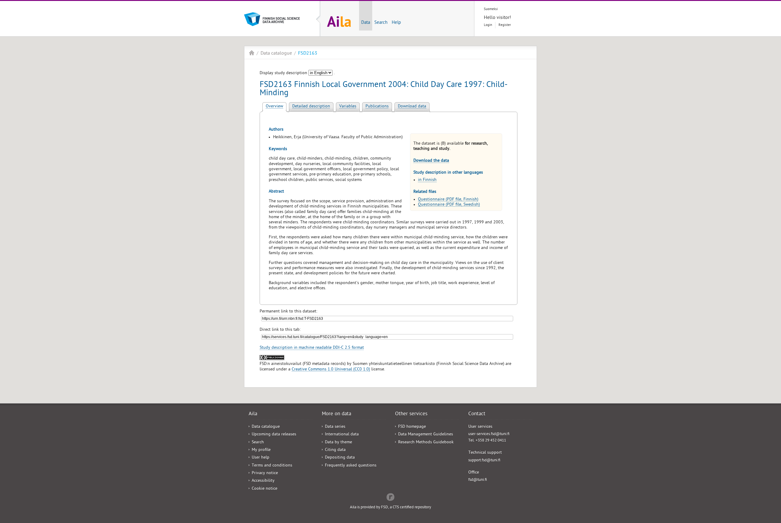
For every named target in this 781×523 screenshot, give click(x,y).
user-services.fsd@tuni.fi (488, 434)
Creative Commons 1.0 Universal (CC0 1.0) (331, 369)
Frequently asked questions (350, 465)
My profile (261, 450)
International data (342, 434)
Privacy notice (265, 473)
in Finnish (427, 180)
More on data (336, 414)
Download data (412, 106)
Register (504, 25)
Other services (411, 414)
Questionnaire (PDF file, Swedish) (449, 204)
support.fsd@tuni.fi (484, 460)
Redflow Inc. (390, 496)
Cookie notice (264, 489)
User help (260, 457)
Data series (335, 427)
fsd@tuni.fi (477, 480)
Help (396, 23)
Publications (377, 106)
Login (488, 25)
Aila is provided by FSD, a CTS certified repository (390, 507)
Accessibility (263, 481)
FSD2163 (307, 53)
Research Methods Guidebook (426, 442)
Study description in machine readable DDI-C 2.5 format (312, 348)
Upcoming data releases (274, 434)
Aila (251, 52)
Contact (476, 414)
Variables (347, 106)
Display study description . (297, 73)
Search (380, 23)
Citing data (335, 450)
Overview (274, 106)
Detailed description (311, 106)
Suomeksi (491, 9)
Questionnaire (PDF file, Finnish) (448, 199)
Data (365, 23)
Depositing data (340, 457)
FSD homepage (412, 427)
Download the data (431, 161)
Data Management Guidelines (425, 434)
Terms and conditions (272, 465)
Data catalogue (276, 53)
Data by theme (338, 442)
